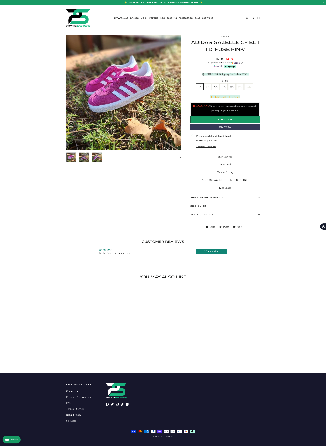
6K (216, 86)
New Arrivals (120, 18)
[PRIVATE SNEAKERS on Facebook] (107, 404)
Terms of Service (75, 408)
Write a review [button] (211, 251)
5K (207, 86)
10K (248, 86)
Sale (197, 18)
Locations (207, 18)
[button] (225, 63)
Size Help (71, 420)
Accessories (186, 18)
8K (232, 86)
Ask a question (202, 214)
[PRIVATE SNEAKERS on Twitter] (112, 404)
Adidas (225, 36)
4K (199, 86)
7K (224, 86)
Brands (134, 18)
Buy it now (225, 127)
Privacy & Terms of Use (78, 397)
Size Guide (198, 206)
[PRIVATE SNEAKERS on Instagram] (117, 404)
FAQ (68, 403)
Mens (144, 18)
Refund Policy (73, 414)
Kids (162, 18)
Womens (153, 18)
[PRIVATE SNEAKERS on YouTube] (127, 404)
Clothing (172, 18)
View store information (206, 147)
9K (240, 86)
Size (225, 81)
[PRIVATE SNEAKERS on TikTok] (122, 404)
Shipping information (206, 197)
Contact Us (72, 391)
